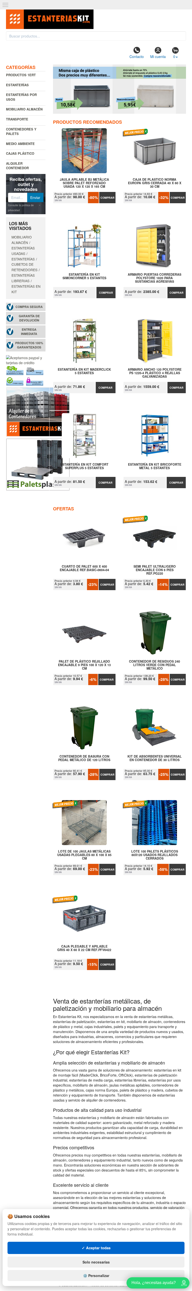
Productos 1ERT (21, 74)
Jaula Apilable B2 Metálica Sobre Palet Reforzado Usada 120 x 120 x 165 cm (84, 183)
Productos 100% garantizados (29, 345)
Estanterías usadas (23, 250)
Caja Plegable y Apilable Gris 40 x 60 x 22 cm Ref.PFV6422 (84, 948)
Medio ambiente (20, 143)
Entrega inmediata (29, 331)
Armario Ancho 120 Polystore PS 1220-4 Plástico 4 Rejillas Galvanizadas (155, 373)
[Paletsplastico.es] (38, 463)
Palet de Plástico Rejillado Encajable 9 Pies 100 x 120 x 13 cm (84, 665)
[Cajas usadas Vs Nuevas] (119, 88)
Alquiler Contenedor (17, 165)
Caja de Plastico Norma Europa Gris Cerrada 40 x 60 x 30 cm (154, 183)
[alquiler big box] (38, 411)
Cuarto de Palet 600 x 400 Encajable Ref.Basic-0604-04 (84, 568)
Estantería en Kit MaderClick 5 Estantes (84, 371)
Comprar (107, 197)
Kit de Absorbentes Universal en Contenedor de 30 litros (155, 758)
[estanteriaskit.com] (50, 17)
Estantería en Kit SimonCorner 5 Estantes (84, 276)
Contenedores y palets (21, 131)
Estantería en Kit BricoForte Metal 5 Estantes (154, 466)
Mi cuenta (158, 56)
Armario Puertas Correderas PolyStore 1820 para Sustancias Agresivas (154, 278)
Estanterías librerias (23, 278)
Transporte (17, 119)
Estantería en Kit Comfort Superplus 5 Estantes (84, 466)
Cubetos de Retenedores (25, 267)
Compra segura (29, 307)
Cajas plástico (20, 153)
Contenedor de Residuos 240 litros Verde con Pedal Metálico (154, 665)
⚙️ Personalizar (96, 1275)
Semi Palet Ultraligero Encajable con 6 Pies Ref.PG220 (155, 570)
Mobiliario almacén (24, 109)
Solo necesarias (96, 1262)
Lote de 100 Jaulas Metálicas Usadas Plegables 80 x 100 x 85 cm (84, 855)
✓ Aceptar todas (96, 1248)
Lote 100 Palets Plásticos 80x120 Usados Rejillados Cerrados (154, 855)
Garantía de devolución (29, 318)
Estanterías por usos (21, 97)
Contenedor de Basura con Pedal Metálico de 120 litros (84, 758)
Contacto (137, 56)
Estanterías (17, 84)
